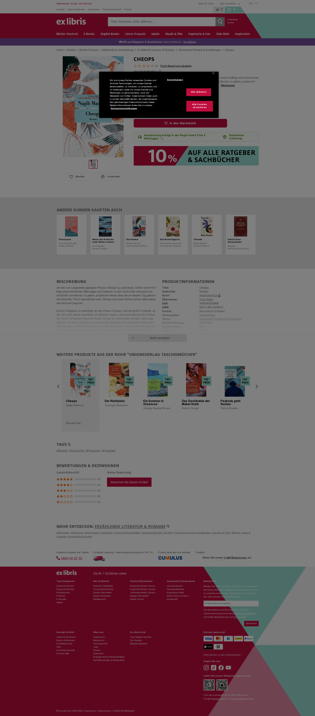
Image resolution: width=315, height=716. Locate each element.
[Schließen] (213, 73)
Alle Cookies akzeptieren (199, 106)
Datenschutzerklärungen (124, 109)
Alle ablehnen (198, 92)
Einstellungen (175, 80)
